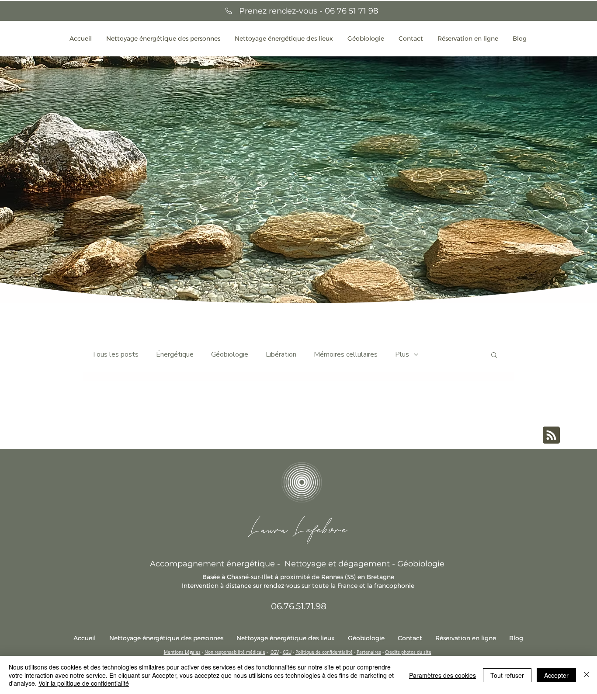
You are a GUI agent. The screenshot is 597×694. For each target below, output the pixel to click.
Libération (281, 354)
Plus (402, 354)
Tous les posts (115, 354)
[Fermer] (586, 675)
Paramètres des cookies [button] (442, 675)
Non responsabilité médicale (235, 652)
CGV (275, 652)
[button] (494, 355)
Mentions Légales (182, 652)
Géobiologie (229, 354)
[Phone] (228, 11)
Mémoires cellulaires (346, 354)
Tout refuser (507, 675)
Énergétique (175, 354)
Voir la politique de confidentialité (83, 683)
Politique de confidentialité (324, 652)
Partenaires (369, 652)
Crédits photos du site (408, 652)
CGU (287, 652)
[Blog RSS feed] (551, 435)
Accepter (556, 675)
